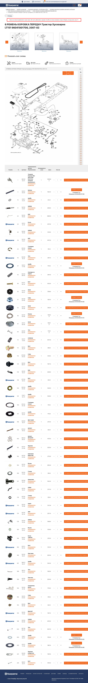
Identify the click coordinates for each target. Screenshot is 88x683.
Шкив (29, 290)
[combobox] (44, 69)
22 (80, 82)
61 (80, 105)
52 (80, 101)
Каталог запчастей (21, 9)
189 (81, 160)
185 (81, 153)
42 (80, 94)
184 (81, 151)
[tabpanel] (19, 42)
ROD (29, 214)
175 (81, 144)
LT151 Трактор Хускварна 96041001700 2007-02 (45, 11)
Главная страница (10, 9)
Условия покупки (72, 673)
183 (81, 149)
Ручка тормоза (30, 536)
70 (80, 109)
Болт (29, 282)
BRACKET (30, 611)
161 (81, 132)
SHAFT (29, 504)
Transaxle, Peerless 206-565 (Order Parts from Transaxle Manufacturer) (31, 178)
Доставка (27, 1)
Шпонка (30, 190)
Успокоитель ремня (31, 586)
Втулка (30, 463)
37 (80, 93)
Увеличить (19, 51)
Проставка (30, 553)
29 (80, 87)
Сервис (59, 673)
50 (80, 98)
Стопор (30, 471)
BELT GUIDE (31, 420)
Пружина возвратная (31, 652)
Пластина (30, 577)
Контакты (37, 1)
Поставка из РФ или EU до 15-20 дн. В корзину (76, 291)
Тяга (29, 256)
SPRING (30, 206)
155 (81, 123)
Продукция (28, 673)
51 (80, 100)
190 (81, 162)
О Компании (47, 673)
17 (80, 80)
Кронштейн (31, 479)
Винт (29, 346)
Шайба (29, 198)
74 (80, 110)
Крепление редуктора (31, 454)
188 (81, 158)
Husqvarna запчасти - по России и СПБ (38, 9)
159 (81, 128)
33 (80, 89)
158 (81, 126)
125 (81, 114)
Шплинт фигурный (30, 437)
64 (80, 107)
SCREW (30, 619)
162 (81, 133)
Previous (6, 42)
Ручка (29, 222)
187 (81, 157)
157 (81, 125)
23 (80, 84)
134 (81, 116)
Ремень (30, 314)
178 (81, 148)
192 (81, 164)
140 (81, 119)
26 (80, 85)
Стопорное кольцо (31, 247)
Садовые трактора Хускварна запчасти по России (62, 9)
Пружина (30, 446)
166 (81, 137)
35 (80, 91)
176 (81, 146)
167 (81, 139)
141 (81, 121)
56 (80, 103)
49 (80, 96)
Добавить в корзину (76, 189)
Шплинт (30, 428)
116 (81, 112)
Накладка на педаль (31, 273)
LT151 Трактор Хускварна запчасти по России (19, 11)
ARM (29, 512)
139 (81, 117)
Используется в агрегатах (31, 184)
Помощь (65, 673)
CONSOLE (30, 338)
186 (81, 155)
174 (81, 142)
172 (81, 141)
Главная (22, 673)
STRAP (29, 487)
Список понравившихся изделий (55, 1)
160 (81, 130)
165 (81, 135)
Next (81, 42)
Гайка (29, 298)
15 (80, 78)
